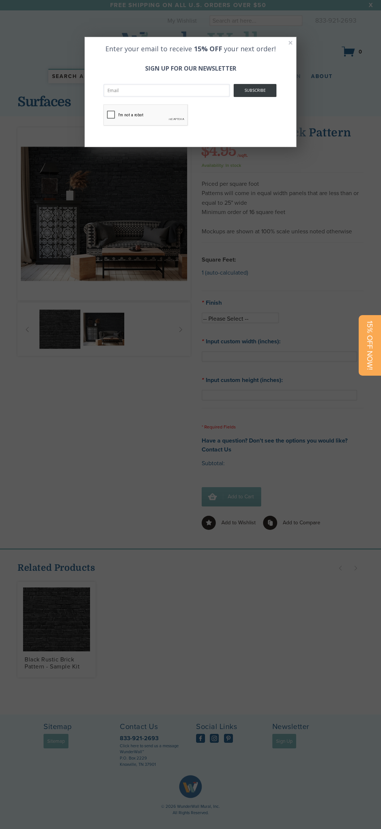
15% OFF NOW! (369, 345)
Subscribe (255, 90)
